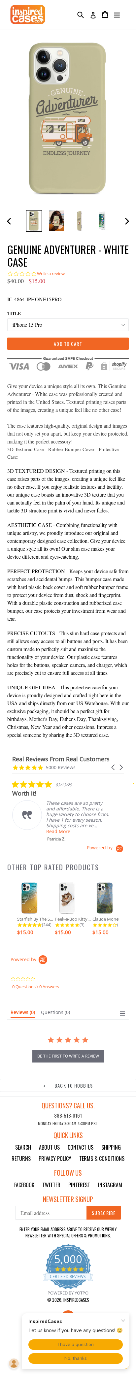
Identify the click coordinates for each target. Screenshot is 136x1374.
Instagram (110, 1185)
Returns (21, 1158)
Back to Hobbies (73, 1085)
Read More (58, 831)
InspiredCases (76, 1299)
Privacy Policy (55, 1158)
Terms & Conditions (101, 1158)
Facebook (24, 1185)
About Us (49, 1147)
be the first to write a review (68, 1056)
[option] (33, 220)
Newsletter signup (68, 1199)
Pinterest (79, 1185)
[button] (114, 767)
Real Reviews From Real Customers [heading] (61, 759)
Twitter (51, 1185)
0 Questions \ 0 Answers (35, 987)
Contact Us (80, 1147)
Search (23, 1147)
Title (14, 313)
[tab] (23, 1013)
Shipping (111, 1147)
